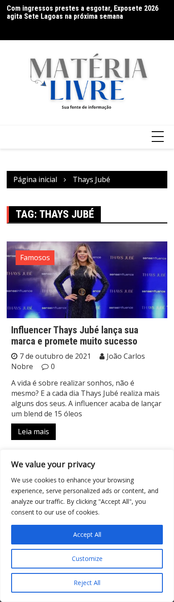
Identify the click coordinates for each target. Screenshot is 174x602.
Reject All (87, 582)
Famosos (35, 257)
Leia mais (33, 431)
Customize (87, 558)
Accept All (87, 534)
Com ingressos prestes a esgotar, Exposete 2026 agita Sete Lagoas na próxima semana (82, 12)
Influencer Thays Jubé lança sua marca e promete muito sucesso (74, 335)
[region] (87, 525)
